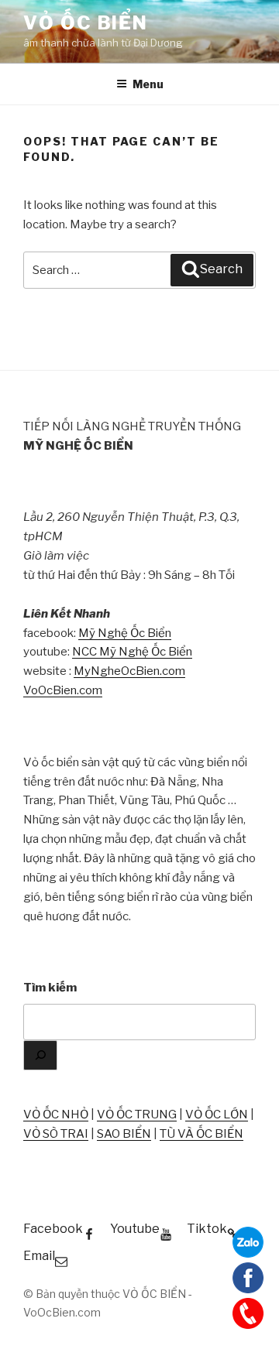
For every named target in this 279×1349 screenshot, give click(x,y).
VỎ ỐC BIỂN (85, 23)
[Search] (40, 1055)
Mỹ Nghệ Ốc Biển (124, 633)
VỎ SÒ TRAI (55, 1134)
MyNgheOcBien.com (129, 671)
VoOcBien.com (62, 690)
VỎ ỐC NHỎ (55, 1114)
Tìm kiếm (50, 988)
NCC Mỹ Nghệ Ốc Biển (132, 652)
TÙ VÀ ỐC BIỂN (201, 1134)
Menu (148, 84)
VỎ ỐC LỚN (216, 1114)
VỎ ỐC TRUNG (137, 1114)
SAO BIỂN (124, 1134)
